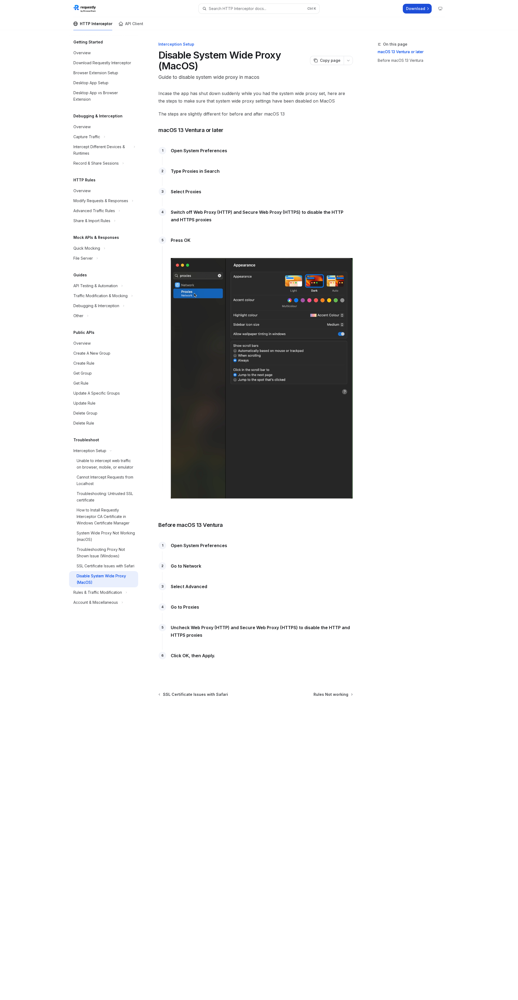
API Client (134, 23)
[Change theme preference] (440, 8)
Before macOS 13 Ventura (400, 60)
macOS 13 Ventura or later (401, 51)
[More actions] (348, 60)
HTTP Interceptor (96, 23)
